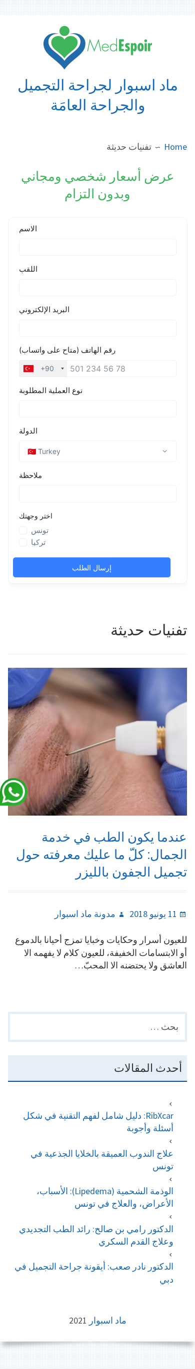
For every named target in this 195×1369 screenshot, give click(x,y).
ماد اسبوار (107, 1320)
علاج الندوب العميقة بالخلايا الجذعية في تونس (102, 1160)
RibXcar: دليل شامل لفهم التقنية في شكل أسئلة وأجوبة (98, 1122)
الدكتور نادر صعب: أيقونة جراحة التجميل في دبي (94, 1273)
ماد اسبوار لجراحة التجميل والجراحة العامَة (98, 95)
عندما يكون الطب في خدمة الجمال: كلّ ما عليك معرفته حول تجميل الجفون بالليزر (101, 854)
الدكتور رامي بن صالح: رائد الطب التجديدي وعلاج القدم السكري (96, 1235)
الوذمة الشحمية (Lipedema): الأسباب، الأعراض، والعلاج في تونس (105, 1197)
